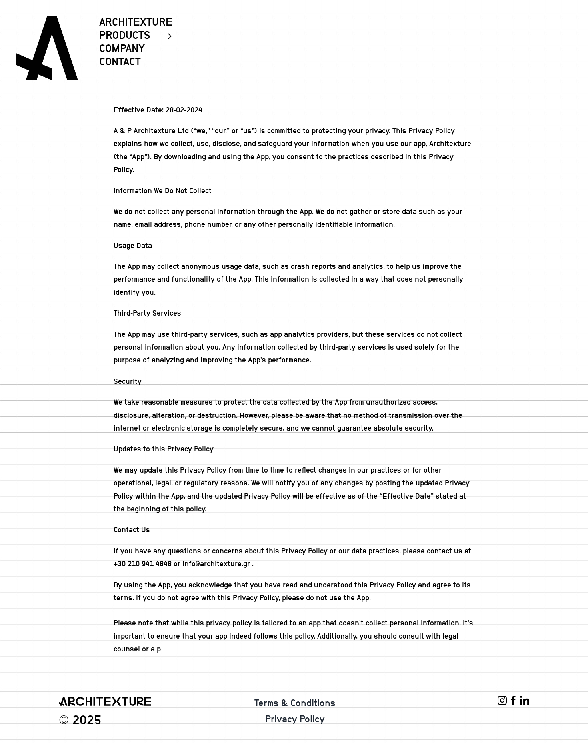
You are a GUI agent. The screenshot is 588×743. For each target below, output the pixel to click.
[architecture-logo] (47, 19)
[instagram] (502, 700)
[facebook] (513, 700)
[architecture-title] (105, 700)
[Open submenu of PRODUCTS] (166, 35)
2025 (86, 720)
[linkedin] (524, 700)
